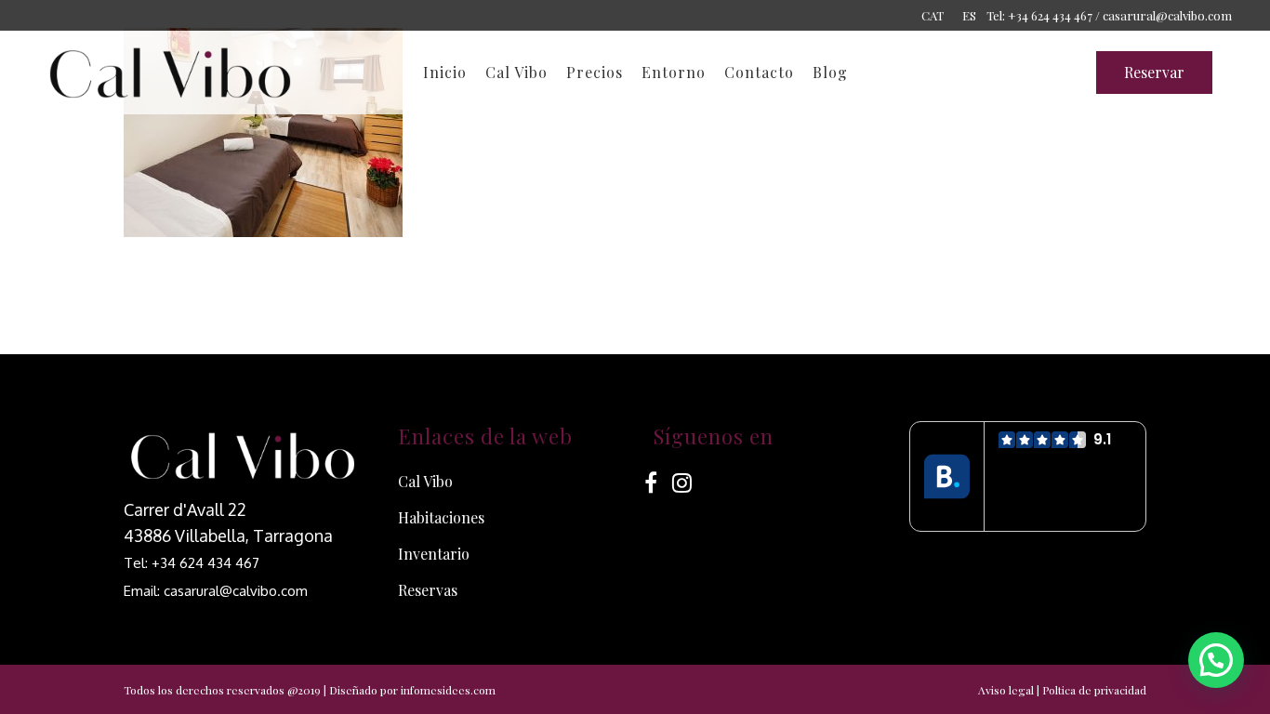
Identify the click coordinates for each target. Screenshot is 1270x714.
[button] (1216, 660)
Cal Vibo (425, 481)
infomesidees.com (448, 689)
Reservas (427, 590)
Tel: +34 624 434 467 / (1043, 15)
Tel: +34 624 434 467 (191, 563)
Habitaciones (441, 517)
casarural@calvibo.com (1167, 15)
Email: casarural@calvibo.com (216, 591)
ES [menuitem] (969, 15)
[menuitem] (932, 15)
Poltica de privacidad (1094, 689)
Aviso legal (1006, 689)
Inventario (434, 553)
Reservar (1154, 72)
